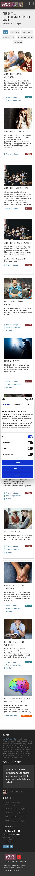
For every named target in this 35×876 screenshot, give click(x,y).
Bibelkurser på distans (25, 37)
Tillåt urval (17, 469)
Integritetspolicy (9, 867)
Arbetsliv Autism (8, 37)
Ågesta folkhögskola (10, 739)
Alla (5, 32)
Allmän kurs (15, 32)
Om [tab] (29, 404)
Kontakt (22, 865)
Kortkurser (18, 42)
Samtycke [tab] (6, 404)
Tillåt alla (17, 462)
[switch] (30, 442)
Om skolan (15, 865)
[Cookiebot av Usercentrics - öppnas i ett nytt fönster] (25, 399)
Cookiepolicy (19, 867)
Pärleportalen (8, 870)
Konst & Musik (27, 32)
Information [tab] (17, 404)
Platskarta (7, 865)
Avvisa (17, 475)
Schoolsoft (16, 870)
